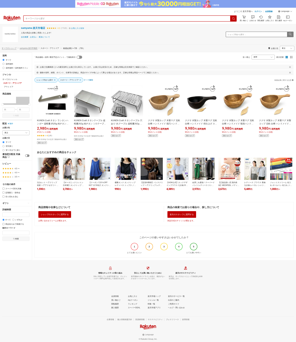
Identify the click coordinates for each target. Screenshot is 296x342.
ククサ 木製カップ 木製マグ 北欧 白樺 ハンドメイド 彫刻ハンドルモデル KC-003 (238, 123)
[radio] (3, 60)
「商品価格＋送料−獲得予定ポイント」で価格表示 (55, 57)
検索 (17, 116)
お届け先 (6, 128)
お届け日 (6, 138)
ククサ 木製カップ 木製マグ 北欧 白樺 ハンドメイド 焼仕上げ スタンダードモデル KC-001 (201, 123)
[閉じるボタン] (290, 67)
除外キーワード (8, 228)
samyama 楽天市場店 (33, 28)
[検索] (233, 18)
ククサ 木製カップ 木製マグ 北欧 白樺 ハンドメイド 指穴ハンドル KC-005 (164, 123)
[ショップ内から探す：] (290, 34)
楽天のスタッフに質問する (182, 214)
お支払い (33, 37)
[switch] (27, 155)
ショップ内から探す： (237, 34)
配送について (44, 37)
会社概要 (24, 37)
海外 (11, 124)
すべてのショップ (9, 48)
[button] (285, 12)
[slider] (2, 104)
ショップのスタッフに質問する (55, 214)
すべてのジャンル (9, 79)
